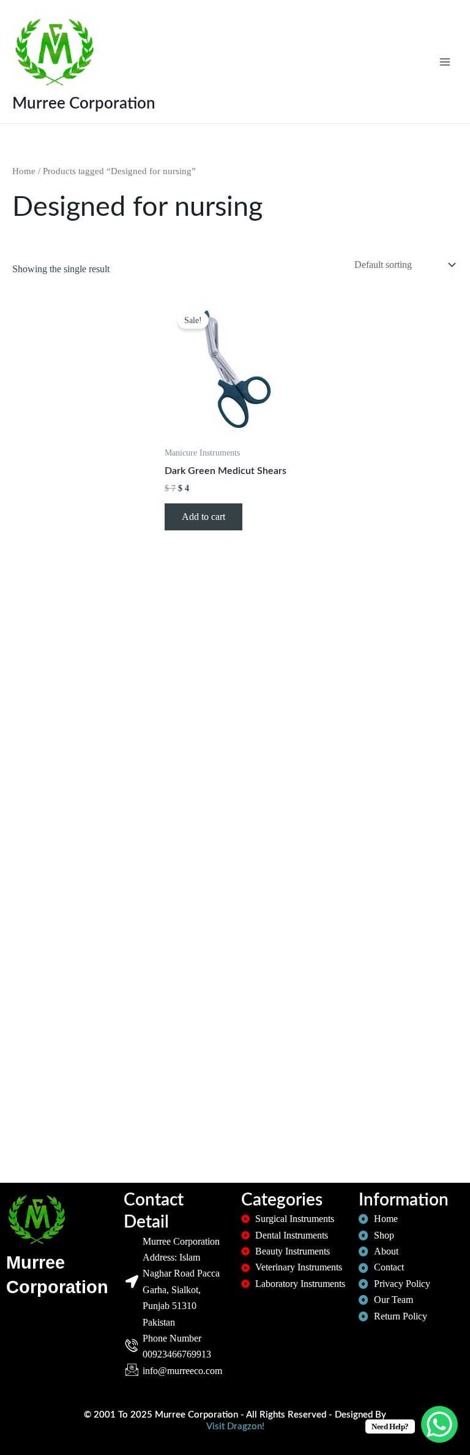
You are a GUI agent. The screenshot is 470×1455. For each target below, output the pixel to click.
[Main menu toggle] (445, 61)
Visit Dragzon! (235, 1426)
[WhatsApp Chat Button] (439, 1424)
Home (23, 171)
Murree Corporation (83, 104)
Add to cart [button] (203, 516)
